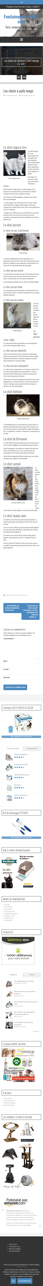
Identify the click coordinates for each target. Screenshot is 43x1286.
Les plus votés (32, 748)
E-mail (6, 669)
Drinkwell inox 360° (21, 765)
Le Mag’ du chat (9, 916)
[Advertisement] (21, 121)
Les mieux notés (13, 748)
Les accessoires (9, 911)
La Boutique (8, 920)
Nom (5, 661)
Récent (31, 975)
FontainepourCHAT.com (21, 19)
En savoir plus (25, 1281)
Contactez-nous (9, 1101)
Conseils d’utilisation (11, 913)
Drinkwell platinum (21, 754)
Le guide (7, 904)
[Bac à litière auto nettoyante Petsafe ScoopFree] (9, 1015)
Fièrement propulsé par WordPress (16, 1265)
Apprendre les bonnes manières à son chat (12, 608)
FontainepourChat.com (28, 95)
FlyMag (36, 1265)
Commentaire (9, 639)
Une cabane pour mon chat (24, 981)
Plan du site (8, 1098)
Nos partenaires (9, 1105)
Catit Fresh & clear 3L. (22, 775)
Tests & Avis (8, 907)
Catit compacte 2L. (21, 795)
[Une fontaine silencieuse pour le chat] (9, 1004)
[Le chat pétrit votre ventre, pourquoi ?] (9, 1025)
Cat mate (17, 785)
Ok (13, 1281)
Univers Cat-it (8, 918)
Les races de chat (21, 595)
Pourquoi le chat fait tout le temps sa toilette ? (23, 6)
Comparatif (8, 909)
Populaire (13, 975)
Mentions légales (10, 1103)
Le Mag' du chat (10, 595)
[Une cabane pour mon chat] (9, 984)
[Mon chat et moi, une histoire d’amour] (9, 994)
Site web (6, 677)
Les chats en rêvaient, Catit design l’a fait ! (21, 62)
